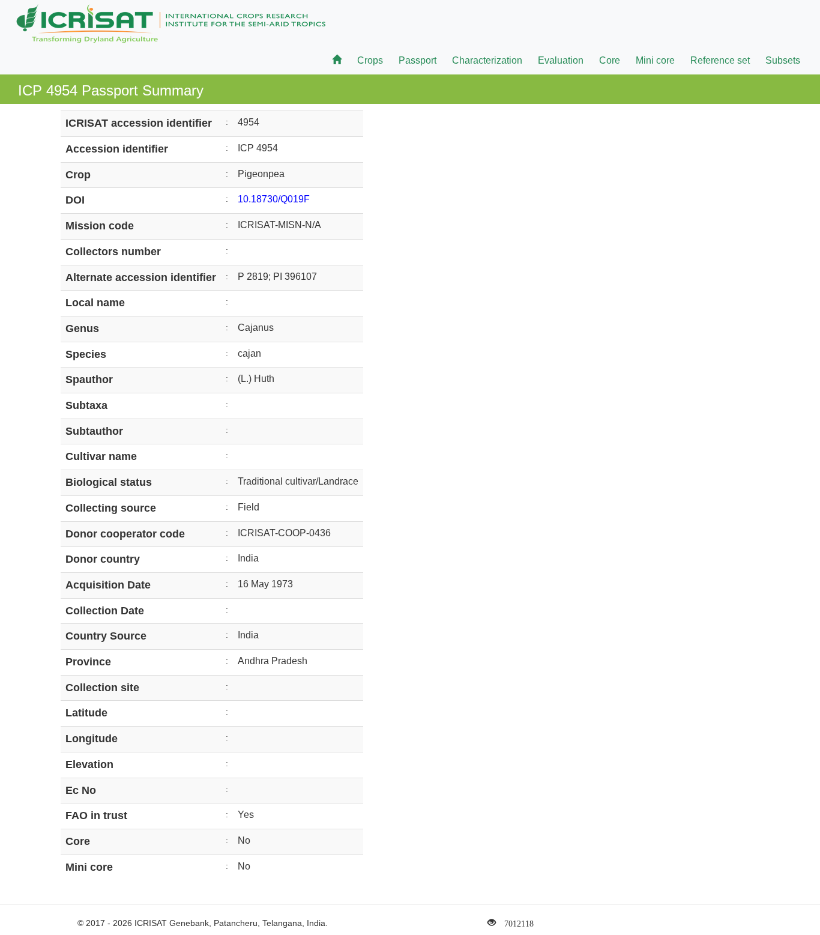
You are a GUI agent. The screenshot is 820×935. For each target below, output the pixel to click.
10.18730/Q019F (274, 199)
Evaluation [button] (560, 60)
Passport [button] (417, 60)
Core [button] (609, 60)
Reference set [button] (720, 60)
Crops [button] (370, 60)
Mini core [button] (655, 60)
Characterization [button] (487, 60)
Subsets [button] (782, 60)
